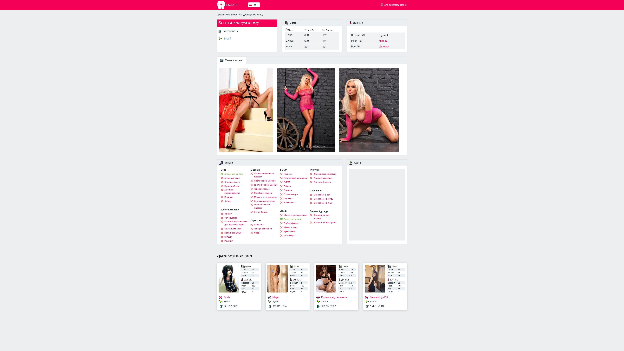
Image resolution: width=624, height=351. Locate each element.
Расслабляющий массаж (262, 206)
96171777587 (328, 306)
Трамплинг (289, 202)
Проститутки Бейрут (228, 14)
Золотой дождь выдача (322, 217)
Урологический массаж (265, 185)
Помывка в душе (232, 233)
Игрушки (228, 197)
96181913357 (280, 306)
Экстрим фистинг (322, 182)
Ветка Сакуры (261, 212)
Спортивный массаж (264, 201)
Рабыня (287, 186)
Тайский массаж (262, 189)
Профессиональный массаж (264, 175)
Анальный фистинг (323, 178)
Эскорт (228, 214)
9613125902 (230, 306)
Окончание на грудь (323, 199)
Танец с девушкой (263, 229)
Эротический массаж (264, 181)
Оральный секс (232, 182)
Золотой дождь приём (325, 222)
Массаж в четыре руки (265, 197)
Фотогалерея (233, 60)
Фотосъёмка (230, 218)
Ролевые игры (291, 194)
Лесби (257, 233)
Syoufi (227, 38)
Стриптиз (259, 224)
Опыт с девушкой (292, 219)
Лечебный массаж (263, 193)
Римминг (228, 241)
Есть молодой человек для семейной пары (235, 223)
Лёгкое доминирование (295, 178)
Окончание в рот (322, 195)
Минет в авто (290, 227)
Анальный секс (232, 178)
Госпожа (288, 174)
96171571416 (377, 306)
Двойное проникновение (232, 191)
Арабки (383, 40)
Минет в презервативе (295, 215)
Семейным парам (232, 229)
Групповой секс (232, 186)
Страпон (288, 190)
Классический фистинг (325, 174)
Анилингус (289, 235)
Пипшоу (228, 237)
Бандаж (288, 198)
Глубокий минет (291, 223)
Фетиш (227, 201)
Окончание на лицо (323, 203)
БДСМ (287, 182)
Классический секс (233, 174)
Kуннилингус (290, 231)
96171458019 (230, 31)
